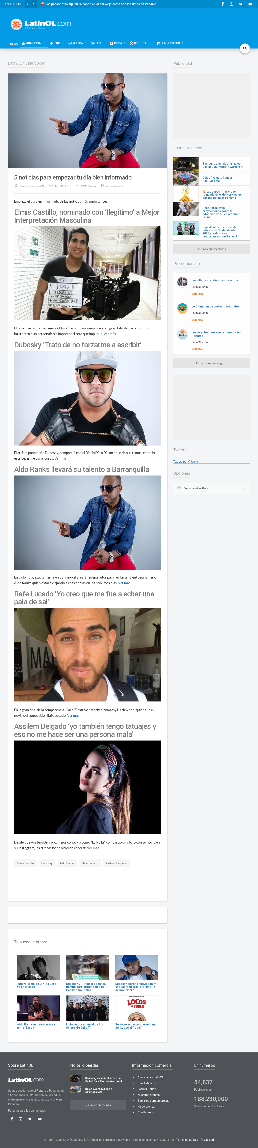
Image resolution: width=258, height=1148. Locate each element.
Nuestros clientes (149, 1095)
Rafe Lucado (90, 863)
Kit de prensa (146, 1106)
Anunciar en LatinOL (151, 1077)
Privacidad (207, 1140)
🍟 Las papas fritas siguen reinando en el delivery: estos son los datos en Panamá (222, 194)
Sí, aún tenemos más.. (98, 1105)
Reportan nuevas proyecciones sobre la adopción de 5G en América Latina (221, 212)
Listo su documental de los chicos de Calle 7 (84, 1026)
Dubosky (46, 863)
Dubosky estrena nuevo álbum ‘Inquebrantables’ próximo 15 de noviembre (135, 987)
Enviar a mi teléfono (196, 488)
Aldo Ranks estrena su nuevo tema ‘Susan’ (37, 1026)
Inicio (14, 43)
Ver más (110, 334)
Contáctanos (146, 1112)
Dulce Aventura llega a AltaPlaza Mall (217, 179)
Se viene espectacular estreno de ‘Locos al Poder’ (136, 1026)
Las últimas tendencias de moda (214, 280)
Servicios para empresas (153, 1100)
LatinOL (15, 63)
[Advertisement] (176, 22)
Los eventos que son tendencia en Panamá (216, 334)
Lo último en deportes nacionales (215, 306)
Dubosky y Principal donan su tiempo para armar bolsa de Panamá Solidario (86, 987)
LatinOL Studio (147, 1089)
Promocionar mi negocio (211, 363)
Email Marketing (148, 1083)
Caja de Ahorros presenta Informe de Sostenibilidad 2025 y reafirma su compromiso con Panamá (220, 232)
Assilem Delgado (116, 863)
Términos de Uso (187, 1140)
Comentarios (112, 185)
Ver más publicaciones (211, 249)
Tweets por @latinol (186, 461)
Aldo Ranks (67, 863)
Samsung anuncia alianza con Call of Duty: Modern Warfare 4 (223, 165)
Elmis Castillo (25, 863)
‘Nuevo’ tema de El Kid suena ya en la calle (36, 985)
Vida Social (35, 63)
